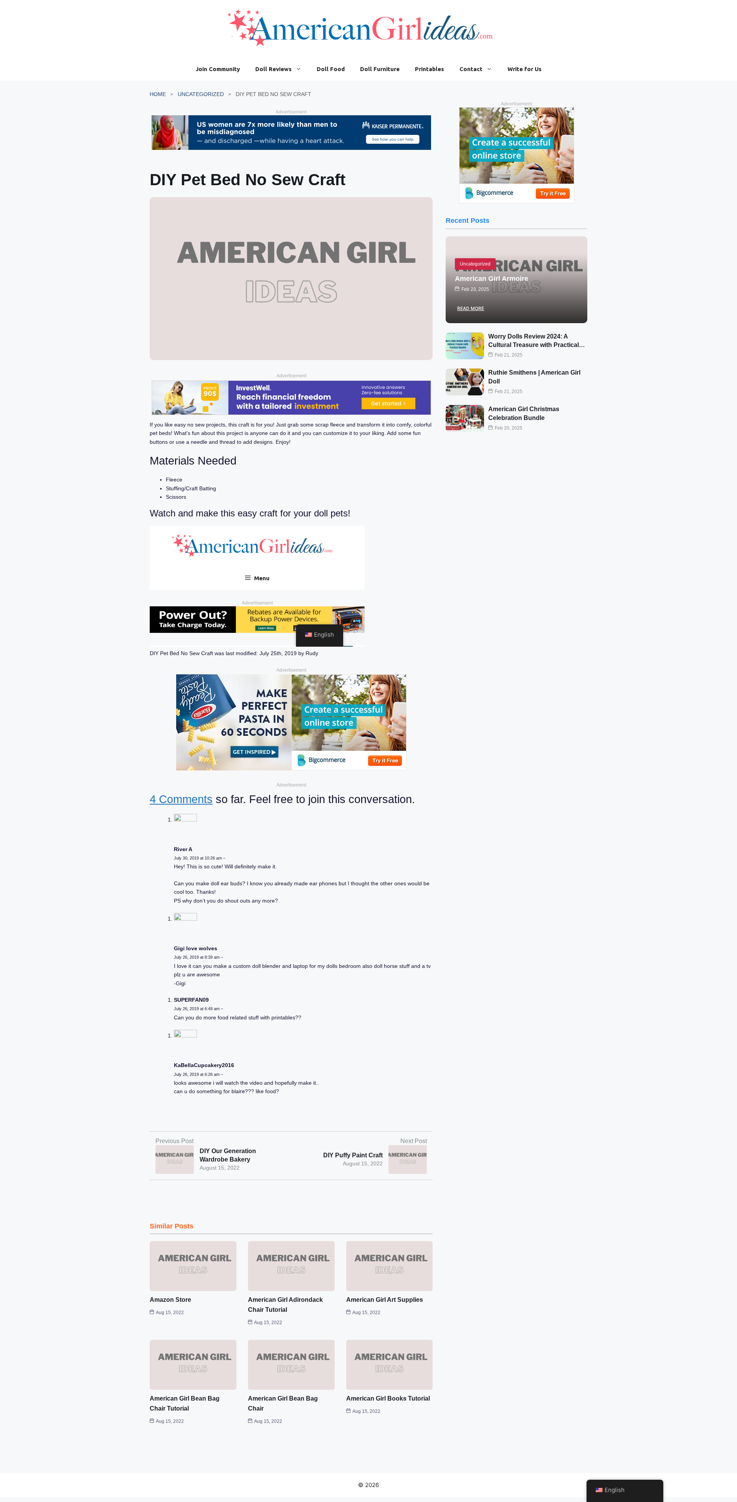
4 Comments (181, 799)
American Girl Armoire (491, 278)
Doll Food (331, 69)
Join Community (217, 69)
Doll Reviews (273, 69)
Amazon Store (170, 1299)
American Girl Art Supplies (384, 1299)
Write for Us (524, 69)
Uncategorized (201, 94)
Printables (429, 69)
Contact (471, 69)
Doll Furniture (380, 69)
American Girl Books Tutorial (388, 1398)
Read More (470, 308)
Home (158, 94)
